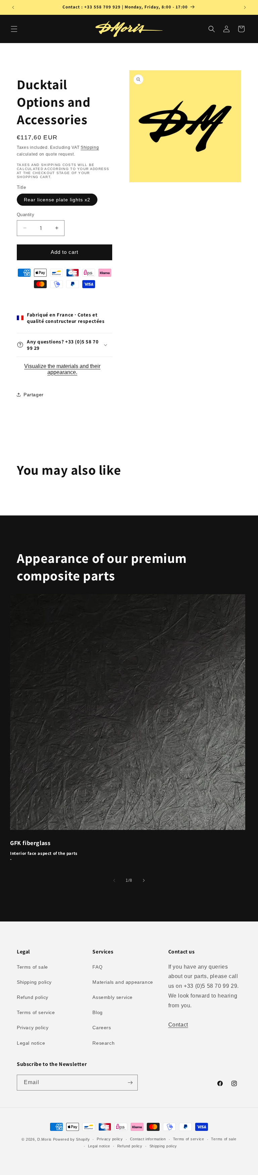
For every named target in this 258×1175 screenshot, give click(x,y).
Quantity (25, 214)
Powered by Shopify (71, 1139)
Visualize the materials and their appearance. (62, 369)
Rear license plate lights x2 (57, 199)
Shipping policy (34, 982)
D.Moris (44, 1139)
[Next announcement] (245, 7)
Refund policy (32, 997)
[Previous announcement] (13, 7)
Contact (178, 1025)
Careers (101, 1027)
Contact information (148, 1139)
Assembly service (112, 997)
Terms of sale (32, 967)
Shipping (90, 147)
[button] (14, 29)
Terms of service (36, 1012)
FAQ (97, 967)
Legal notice (31, 1043)
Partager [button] (34, 394)
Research (103, 1043)
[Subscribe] (130, 1082)
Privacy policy (32, 1027)
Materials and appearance (122, 982)
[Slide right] (143, 880)
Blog (97, 1012)
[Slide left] (114, 880)
